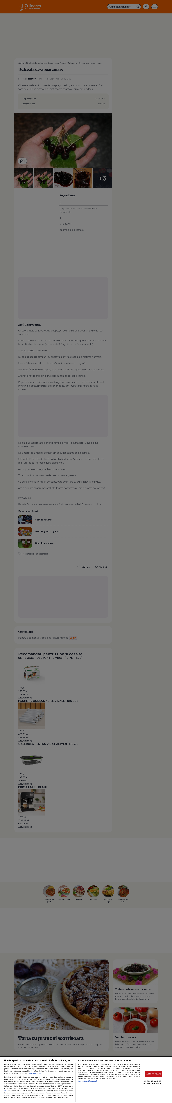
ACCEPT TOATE (153, 1074)
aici (5, 1090)
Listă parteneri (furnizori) (87, 1081)
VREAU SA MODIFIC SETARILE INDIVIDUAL (152, 1082)
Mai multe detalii (35, 1073)
